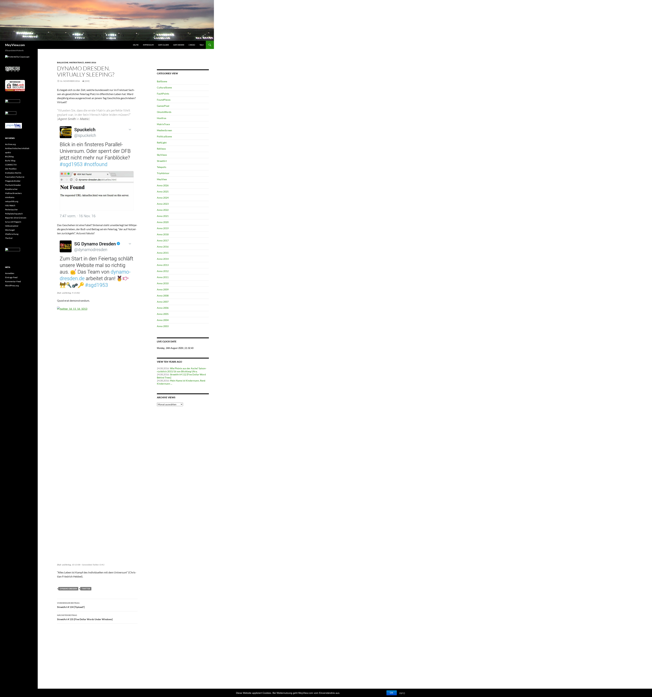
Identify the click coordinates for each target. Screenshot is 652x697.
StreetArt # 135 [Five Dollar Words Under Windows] (85, 617)
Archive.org (10, 144)
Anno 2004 (163, 320)
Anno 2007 (163, 301)
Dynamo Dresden (68, 589)
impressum (148, 45)
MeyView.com (15, 45)
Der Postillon (11, 168)
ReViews (161, 148)
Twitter (86, 589)
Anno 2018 (163, 234)
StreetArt (162, 160)
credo (192, 45)
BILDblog (9, 156)
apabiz (8, 152)
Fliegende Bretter (13, 181)
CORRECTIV (11, 164)
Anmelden (9, 273)
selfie (136, 45)
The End (8, 238)
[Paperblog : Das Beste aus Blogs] (13, 125)
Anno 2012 (163, 271)
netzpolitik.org (11, 201)
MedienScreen (164, 130)
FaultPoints (163, 93)
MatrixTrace (76, 62)
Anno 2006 (163, 307)
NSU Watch (10, 205)
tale (202, 45)
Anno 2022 (163, 209)
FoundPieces (163, 99)
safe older (163, 45)
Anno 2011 (163, 277)
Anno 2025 (163, 191)
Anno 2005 (163, 313)
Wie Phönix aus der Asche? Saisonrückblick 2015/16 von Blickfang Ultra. (181, 370)
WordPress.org (12, 285)
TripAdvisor (163, 173)
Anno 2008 (163, 295)
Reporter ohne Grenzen (15, 217)
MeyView (162, 179)
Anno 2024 (163, 197)
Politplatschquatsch (14, 213)
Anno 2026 (163, 185)
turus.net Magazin (13, 221)
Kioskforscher (11, 189)
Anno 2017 (163, 240)
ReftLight (162, 142)
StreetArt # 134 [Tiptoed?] (71, 605)
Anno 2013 (163, 265)
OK (391, 693)
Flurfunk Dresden (13, 185)
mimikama (9, 197)
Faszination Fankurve (14, 177)
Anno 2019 (163, 228)
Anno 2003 (163, 326)
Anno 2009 (163, 289)
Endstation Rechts (13, 173)
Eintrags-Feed (11, 277)
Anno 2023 (163, 203)
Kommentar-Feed (13, 281)
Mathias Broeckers (13, 193)
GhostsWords (164, 112)
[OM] (87, 81)
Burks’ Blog (10, 160)
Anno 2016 (90, 62)
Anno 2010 (163, 283)
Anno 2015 (163, 252)
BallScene (62, 62)
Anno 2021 (163, 216)
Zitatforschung (11, 234)
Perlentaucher (11, 209)
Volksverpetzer (12, 226)
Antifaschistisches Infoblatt (17, 148)
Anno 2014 (163, 258)
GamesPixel (163, 105)
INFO (402, 693)
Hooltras (161, 118)
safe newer (178, 45)
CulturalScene (164, 87)
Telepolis (161, 167)
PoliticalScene (164, 136)
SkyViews (162, 154)
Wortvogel (10, 230)
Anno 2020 (163, 222)
